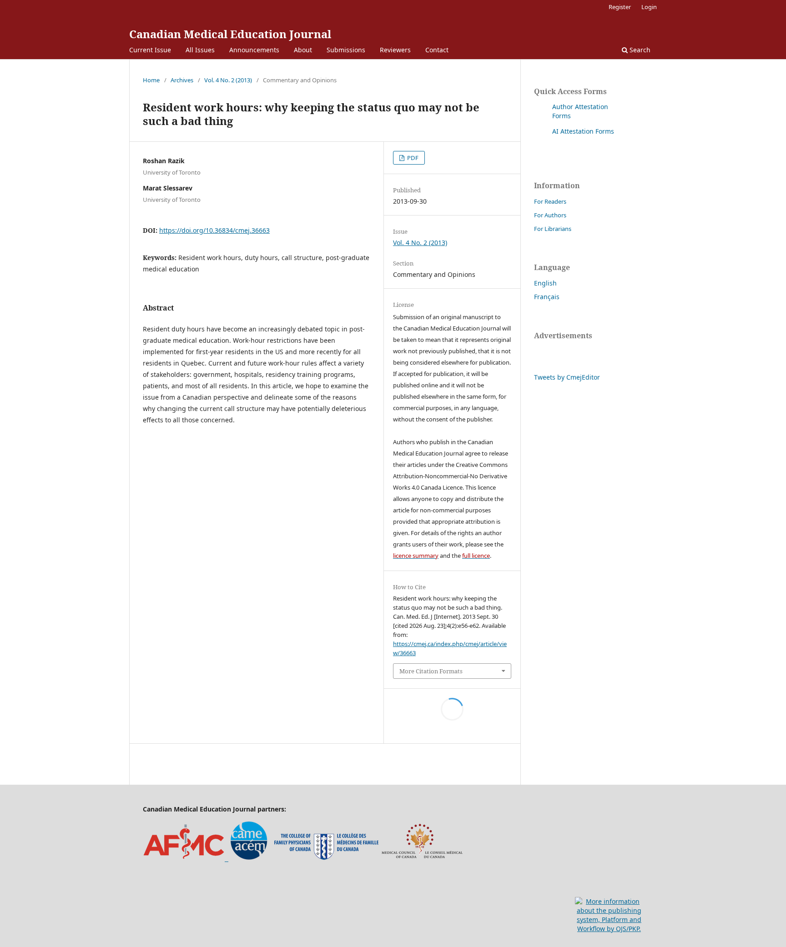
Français (546, 296)
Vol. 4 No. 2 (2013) (228, 80)
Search (639, 49)
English (545, 283)
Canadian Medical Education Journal (230, 33)
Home (151, 80)
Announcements (254, 49)
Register (620, 7)
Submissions (346, 49)
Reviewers (395, 49)
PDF (412, 158)
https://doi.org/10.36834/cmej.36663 (214, 230)
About (303, 49)
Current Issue (150, 49)
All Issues (200, 49)
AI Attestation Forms (583, 131)
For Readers (550, 201)
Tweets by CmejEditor (567, 377)
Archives (182, 80)
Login (649, 7)
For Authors (550, 215)
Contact (436, 49)
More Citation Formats (431, 671)
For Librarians (552, 229)
